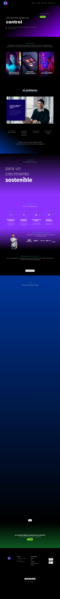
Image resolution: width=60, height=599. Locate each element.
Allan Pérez (9, 514)
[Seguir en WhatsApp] (33, 579)
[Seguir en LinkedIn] (31, 579)
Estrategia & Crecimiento (17, 514)
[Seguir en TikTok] (34, 579)
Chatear (42, 16)
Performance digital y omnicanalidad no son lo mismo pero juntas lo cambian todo (23, 475)
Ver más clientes (30, 270)
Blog (46, 3)
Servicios (33, 3)
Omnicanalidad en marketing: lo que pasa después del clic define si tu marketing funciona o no (25, 436)
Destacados (22, 362)
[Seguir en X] (27, 579)
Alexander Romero (10, 362)
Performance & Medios (18, 362)
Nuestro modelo (51, 3)
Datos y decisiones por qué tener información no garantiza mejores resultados (22, 398)
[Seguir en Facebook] (25, 579)
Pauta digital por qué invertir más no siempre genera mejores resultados (21, 360)
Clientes (38, 3)
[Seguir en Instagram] (29, 579)
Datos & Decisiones (17, 400)
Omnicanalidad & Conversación (18, 438)
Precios (42, 3)
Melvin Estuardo (9, 476)
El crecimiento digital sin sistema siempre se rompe (17, 513)
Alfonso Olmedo (9, 400)
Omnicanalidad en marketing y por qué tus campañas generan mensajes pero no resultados (25, 322)
